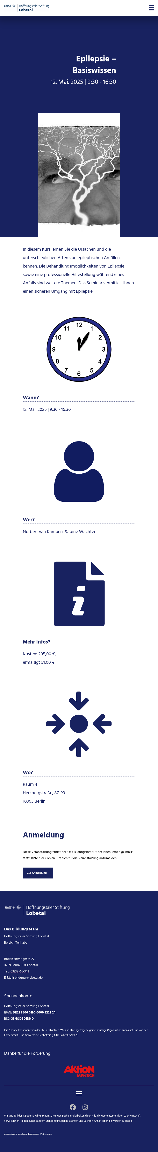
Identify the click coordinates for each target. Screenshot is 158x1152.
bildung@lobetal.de (29, 978)
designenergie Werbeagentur (40, 1134)
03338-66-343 (19, 971)
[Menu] (79, 1093)
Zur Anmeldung (37, 873)
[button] (73, 1107)
